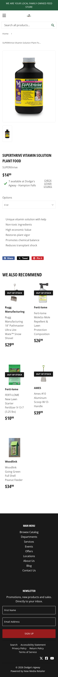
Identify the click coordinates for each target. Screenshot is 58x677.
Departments (29, 537)
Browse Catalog (29, 532)
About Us (29, 561)
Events (29, 546)
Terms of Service (28, 652)
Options (7, 197)
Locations (29, 556)
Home (5, 33)
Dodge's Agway (32, 667)
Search (14, 644)
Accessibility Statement (33, 644)
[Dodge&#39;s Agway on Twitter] (41, 658)
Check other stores (48, 183)
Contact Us (29, 570)
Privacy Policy (19, 648)
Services (29, 541)
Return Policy (36, 648)
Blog (29, 565)
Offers (29, 551)
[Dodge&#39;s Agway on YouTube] (52, 658)
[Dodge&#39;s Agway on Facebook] (46, 658)
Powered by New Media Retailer (28, 671)
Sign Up (29, 633)
